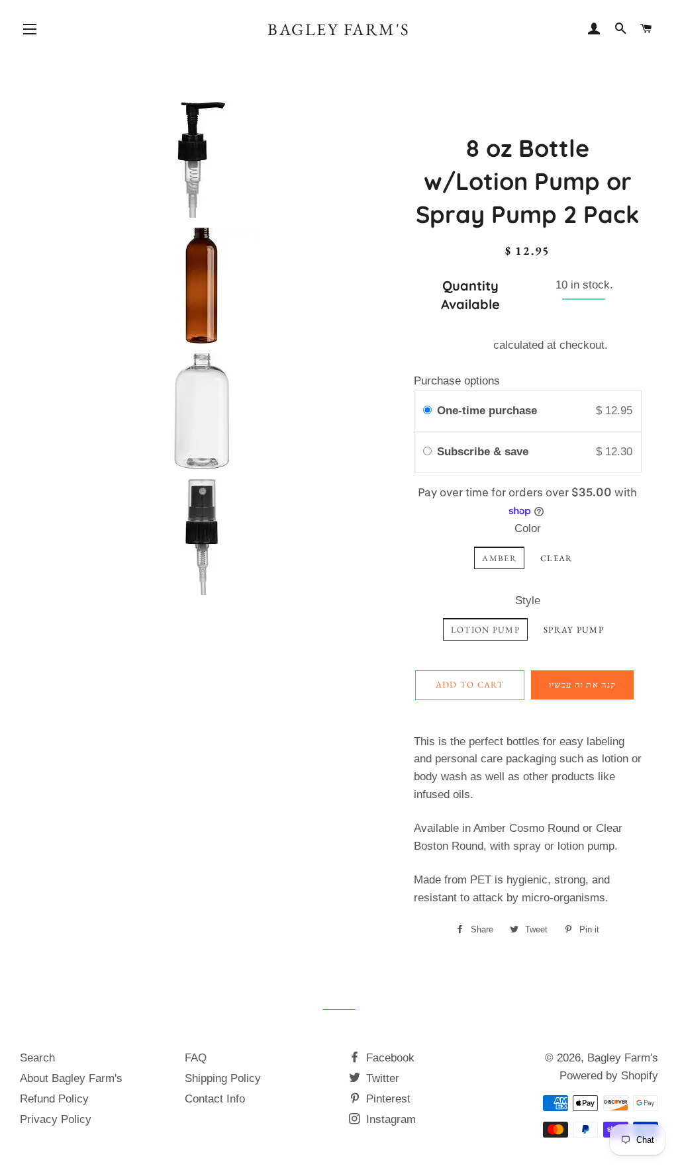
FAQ (196, 1058)
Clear (556, 558)
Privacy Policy (55, 1119)
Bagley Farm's (339, 29)
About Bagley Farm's (71, 1078)
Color (527, 528)
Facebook (388, 1058)
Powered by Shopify (608, 1075)
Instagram (389, 1119)
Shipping (469, 345)
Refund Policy (54, 1099)
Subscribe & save (484, 451)
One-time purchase (487, 410)
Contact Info (215, 1099)
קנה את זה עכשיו (582, 684)
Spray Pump (574, 629)
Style (527, 600)
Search (37, 1058)
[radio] (427, 411)
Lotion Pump (485, 629)
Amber (499, 558)
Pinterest (387, 1099)
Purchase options (457, 381)
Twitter (381, 1078)
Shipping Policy (223, 1078)
